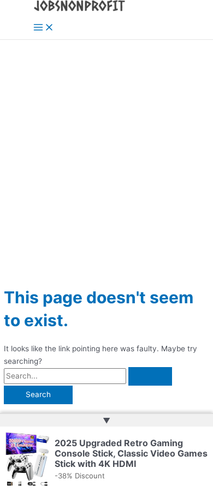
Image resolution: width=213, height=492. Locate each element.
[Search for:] (88, 375)
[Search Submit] (150, 376)
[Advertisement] (106, 151)
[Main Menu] (43, 28)
